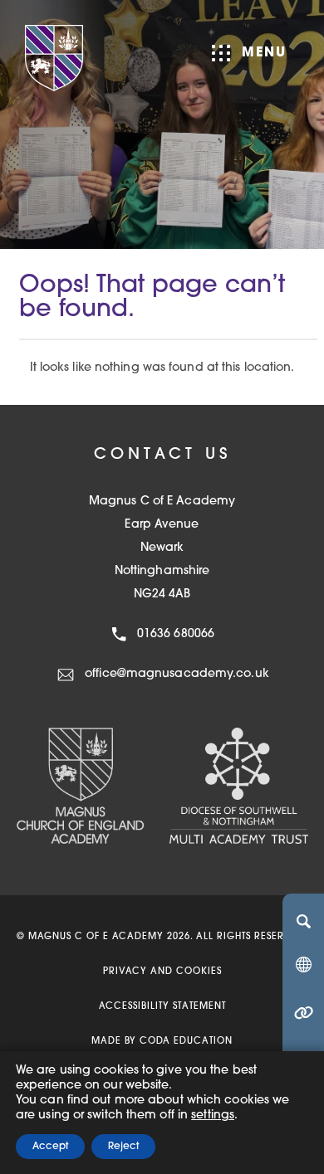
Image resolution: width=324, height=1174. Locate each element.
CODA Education (186, 1041)
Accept (50, 1147)
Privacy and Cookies (162, 972)
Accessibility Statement (162, 1006)
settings (212, 1115)
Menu (264, 53)
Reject (123, 1147)
